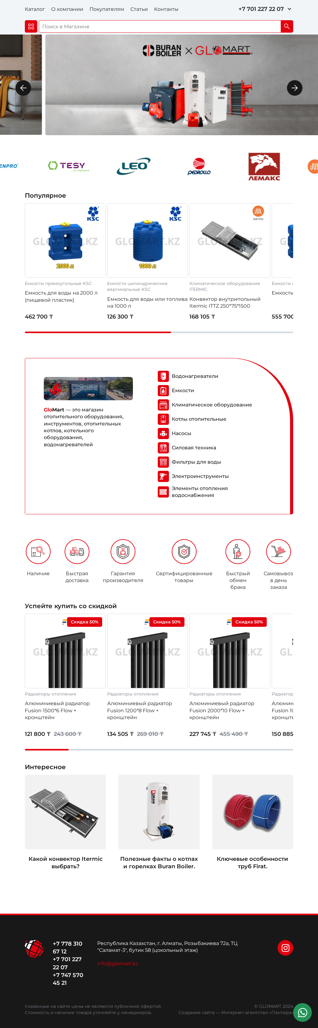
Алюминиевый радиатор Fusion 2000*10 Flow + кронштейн (221, 710)
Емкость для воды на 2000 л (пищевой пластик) (61, 296)
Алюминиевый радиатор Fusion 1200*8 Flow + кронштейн (139, 710)
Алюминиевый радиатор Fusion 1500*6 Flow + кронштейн (57, 710)
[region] (159, 566)
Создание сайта (197, 1012)
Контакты (166, 9)
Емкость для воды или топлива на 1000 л (147, 302)
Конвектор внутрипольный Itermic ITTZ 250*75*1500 (225, 302)
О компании (67, 9)
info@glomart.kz (117, 963)
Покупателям (106, 9)
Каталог (35, 9)
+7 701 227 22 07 (261, 9)
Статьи (139, 9)
